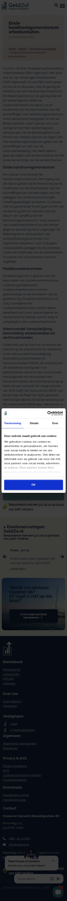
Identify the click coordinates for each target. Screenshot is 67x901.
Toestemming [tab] (12, 423)
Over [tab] (55, 423)
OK (33, 484)
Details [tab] (34, 423)
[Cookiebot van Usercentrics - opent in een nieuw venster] (48, 413)
